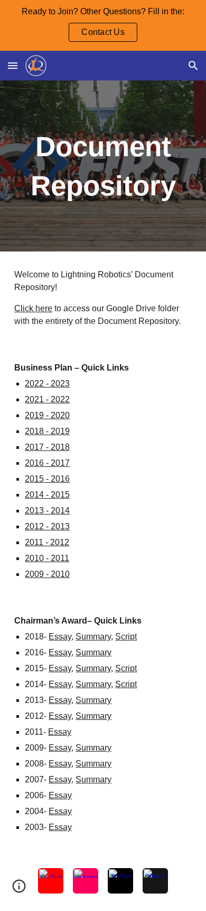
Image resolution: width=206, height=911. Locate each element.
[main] (103, 166)
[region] (103, 25)
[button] (12, 65)
